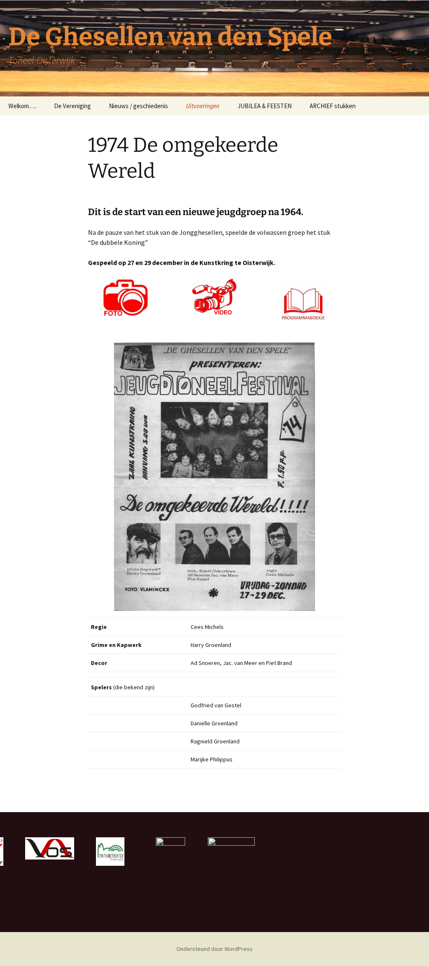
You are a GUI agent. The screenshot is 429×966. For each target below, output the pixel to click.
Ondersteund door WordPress (214, 949)
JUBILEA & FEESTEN (265, 106)
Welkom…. (22, 106)
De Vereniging (72, 106)
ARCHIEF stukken (333, 106)
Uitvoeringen (203, 106)
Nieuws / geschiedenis (138, 106)
